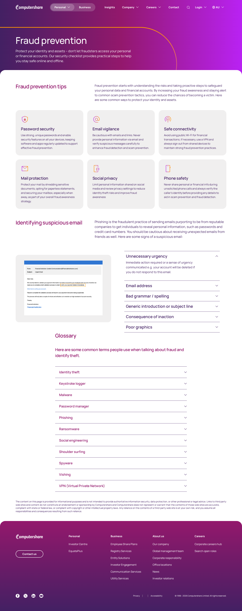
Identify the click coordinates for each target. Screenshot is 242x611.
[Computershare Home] (29, 537)
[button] (172, 256)
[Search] (188, 7)
